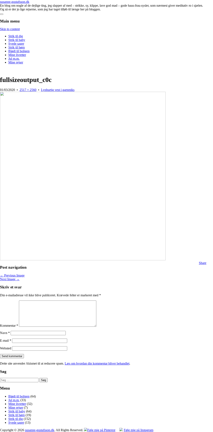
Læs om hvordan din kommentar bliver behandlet (97, 363)
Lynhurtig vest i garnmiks (57, 90)
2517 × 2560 (28, 90)
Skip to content (10, 29)
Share (202, 263)
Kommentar (9, 325)
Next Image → (10, 279)
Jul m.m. (14, 58)
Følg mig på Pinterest (101, 430)
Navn (5, 333)
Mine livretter (17, 55)
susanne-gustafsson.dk (14, 2)
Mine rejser (15, 62)
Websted (5, 348)
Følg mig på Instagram (138, 430)
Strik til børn (16, 47)
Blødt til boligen (19, 51)
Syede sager (16, 43)
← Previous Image (12, 275)
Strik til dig (15, 36)
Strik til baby (16, 40)
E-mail (5, 340)
